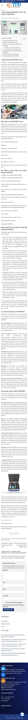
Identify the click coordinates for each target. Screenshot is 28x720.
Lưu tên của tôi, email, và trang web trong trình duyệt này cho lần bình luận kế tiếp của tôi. (13, 605)
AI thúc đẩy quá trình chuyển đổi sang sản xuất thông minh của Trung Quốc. (12, 636)
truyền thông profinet (5, 540)
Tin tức (3, 10)
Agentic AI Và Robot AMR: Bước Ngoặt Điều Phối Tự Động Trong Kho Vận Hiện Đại (13, 654)
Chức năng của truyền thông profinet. (13, 49)
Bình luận (5, 570)
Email (4, 589)
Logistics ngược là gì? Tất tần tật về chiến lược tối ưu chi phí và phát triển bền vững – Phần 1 (13, 645)
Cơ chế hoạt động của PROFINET (11, 54)
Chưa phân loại (4, 621)
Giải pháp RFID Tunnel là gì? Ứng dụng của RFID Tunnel (7, 545)
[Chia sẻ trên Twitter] (12, 533)
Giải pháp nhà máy (5, 624)
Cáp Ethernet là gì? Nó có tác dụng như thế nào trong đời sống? (20, 545)
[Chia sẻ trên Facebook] (10, 533)
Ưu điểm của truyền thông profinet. (12, 47)
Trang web (5, 595)
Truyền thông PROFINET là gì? (10, 40)
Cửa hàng (12, 715)
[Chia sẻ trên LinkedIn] (18, 533)
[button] (2, 5)
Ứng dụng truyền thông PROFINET (11, 56)
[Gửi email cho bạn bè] (15, 533)
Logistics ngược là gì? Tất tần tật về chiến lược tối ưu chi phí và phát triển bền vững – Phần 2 (13, 640)
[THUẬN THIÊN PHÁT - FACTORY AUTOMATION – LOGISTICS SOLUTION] (14, 5)
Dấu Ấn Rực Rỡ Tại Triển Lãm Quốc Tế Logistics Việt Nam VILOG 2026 (13, 649)
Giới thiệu (6, 715)
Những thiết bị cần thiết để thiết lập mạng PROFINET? (12, 51)
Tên (4, 582)
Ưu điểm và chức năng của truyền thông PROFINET (12, 44)
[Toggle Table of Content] (23, 38)
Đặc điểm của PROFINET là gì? (10, 42)
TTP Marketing (15, 18)
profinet (24, 538)
